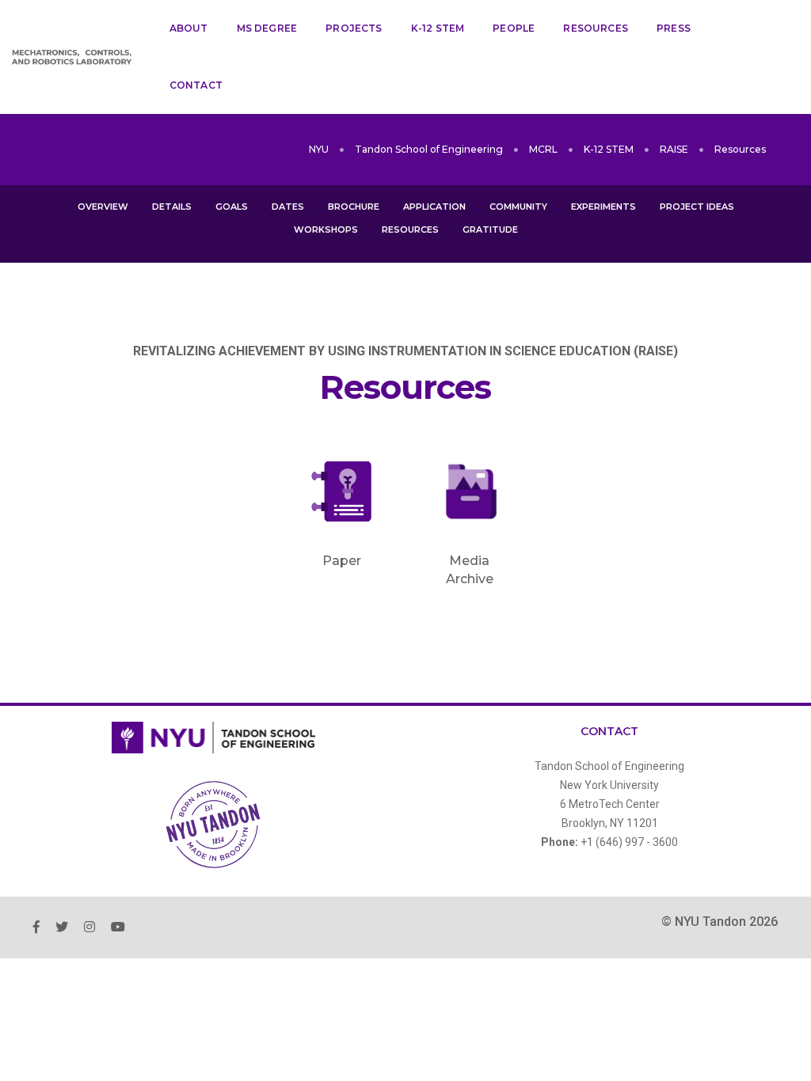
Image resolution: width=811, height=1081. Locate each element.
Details (172, 206)
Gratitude (490, 229)
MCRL (543, 149)
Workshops (326, 229)
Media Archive (417, 296)
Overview (103, 206)
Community (518, 206)
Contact (196, 85)
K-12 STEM (438, 28)
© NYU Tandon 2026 (719, 921)
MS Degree (267, 28)
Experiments (603, 206)
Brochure (353, 206)
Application (434, 206)
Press (674, 28)
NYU (319, 149)
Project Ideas (697, 206)
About (188, 28)
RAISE (674, 149)
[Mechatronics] (71, 57)
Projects (354, 28)
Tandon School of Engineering (429, 149)
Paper (399, 269)
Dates (288, 206)
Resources (595, 28)
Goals (231, 206)
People (514, 28)
